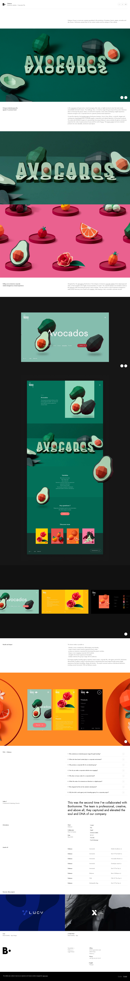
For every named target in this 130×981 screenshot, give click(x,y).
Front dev (92, 837)
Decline (120, 976)
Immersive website (94, 832)
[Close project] (125, 4)
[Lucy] (32, 912)
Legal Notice (71, 952)
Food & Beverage (94, 840)
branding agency (85, 116)
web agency (81, 284)
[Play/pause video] (125, 97)
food (80, 108)
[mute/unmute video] (121, 97)
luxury (102, 122)
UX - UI (91, 835)
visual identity (78, 118)
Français (91, 965)
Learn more (45, 976)
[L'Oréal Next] (97, 912)
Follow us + (71, 950)
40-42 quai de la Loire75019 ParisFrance (95, 951)
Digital (91, 830)
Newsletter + (71, 948)
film (93, 120)
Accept (125, 976)
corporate (73, 108)
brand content (110, 122)
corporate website (110, 284)
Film (91, 827)
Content (92, 825)
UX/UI (120, 284)
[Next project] (122, 4)
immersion (72, 287)
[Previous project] (119, 4)
